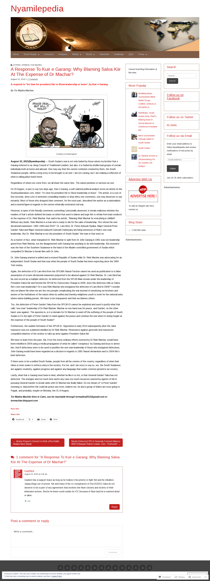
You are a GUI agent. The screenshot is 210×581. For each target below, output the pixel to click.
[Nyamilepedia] (105, 34)
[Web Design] (67, 568)
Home (16, 54)
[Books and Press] (108, 568)
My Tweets (172, 125)
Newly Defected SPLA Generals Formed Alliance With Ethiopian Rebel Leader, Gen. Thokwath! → (95, 442)
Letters (17, 65)
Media (75, 54)
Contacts (49, 54)
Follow (173, 168)
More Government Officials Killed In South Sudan (146, 139)
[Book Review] (81, 568)
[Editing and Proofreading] (95, 568)
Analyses (63, 54)
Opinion (25, 65)
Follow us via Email (179, 135)
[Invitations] (136, 568)
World (89, 54)
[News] (122, 568)
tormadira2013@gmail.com (89, 397)
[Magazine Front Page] (149, 568)
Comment (112, 552)
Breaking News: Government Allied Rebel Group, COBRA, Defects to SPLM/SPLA (147, 100)
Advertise (104, 54)
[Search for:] (181, 76)
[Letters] (129, 568)
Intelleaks (119, 54)
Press (141, 54)
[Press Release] (115, 568)
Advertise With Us (140, 179)
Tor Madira (36, 65)
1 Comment (32, 79)
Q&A (131, 54)
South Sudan (30, 54)
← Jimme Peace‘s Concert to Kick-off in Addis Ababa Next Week (36, 442)
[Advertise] (60, 568)
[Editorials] (143, 568)
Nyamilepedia (37, 8)
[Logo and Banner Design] (101, 568)
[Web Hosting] (74, 568)
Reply (114, 507)
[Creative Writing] (88, 568)
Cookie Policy (56, 576)
